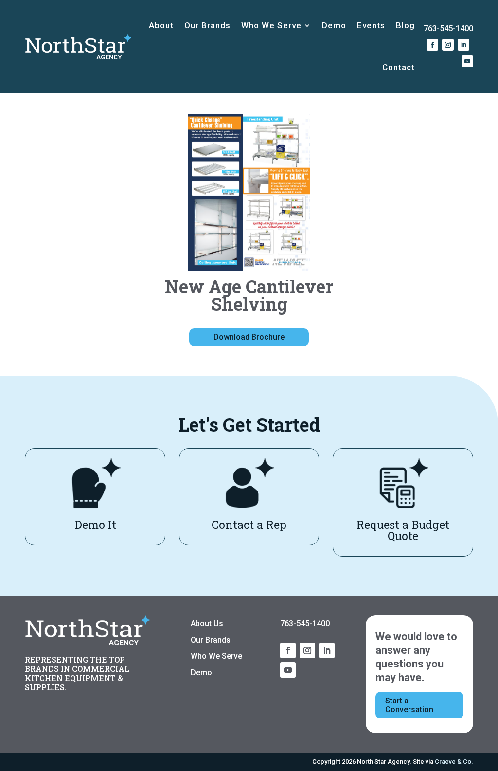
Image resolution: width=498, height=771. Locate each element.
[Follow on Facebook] (432, 45)
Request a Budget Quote (402, 530)
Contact (398, 67)
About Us (207, 623)
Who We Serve (271, 25)
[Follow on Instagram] (448, 45)
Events (371, 25)
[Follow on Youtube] (467, 61)
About (161, 25)
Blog (405, 25)
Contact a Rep (249, 524)
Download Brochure (249, 337)
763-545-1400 (448, 28)
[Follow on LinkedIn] (463, 45)
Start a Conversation (409, 705)
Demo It (95, 524)
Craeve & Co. (454, 761)
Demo (334, 25)
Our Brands (207, 25)
